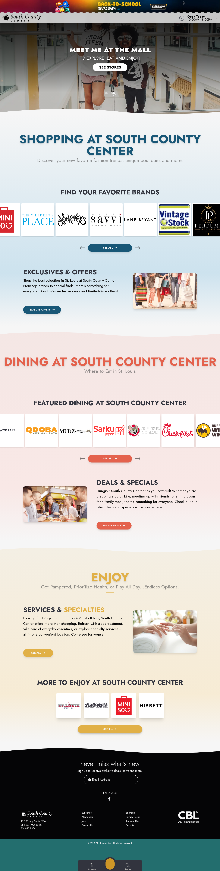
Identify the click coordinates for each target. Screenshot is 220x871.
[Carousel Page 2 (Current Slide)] (113, 93)
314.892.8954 (28, 828)
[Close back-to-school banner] (183, 2)
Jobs (84, 821)
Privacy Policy (133, 817)
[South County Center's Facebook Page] (110, 798)
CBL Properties (103, 843)
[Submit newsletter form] (132, 779)
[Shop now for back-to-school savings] (158, 7)
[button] (201, 18)
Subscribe (87, 812)
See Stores (110, 67)
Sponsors (130, 812)
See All (108, 247)
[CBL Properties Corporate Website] (178, 817)
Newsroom (87, 817)
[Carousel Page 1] (106, 93)
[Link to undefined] (38, 220)
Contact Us (87, 825)
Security (130, 825)
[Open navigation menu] (110, 864)
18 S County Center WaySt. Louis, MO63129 (33, 823)
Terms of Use (132, 821)
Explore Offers (40, 309)
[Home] (83, 18)
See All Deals (112, 525)
